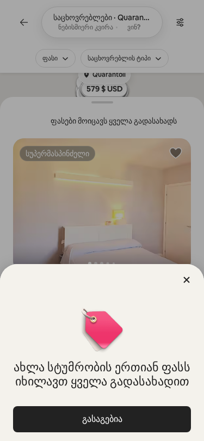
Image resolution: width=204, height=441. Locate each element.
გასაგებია (102, 419)
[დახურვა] (186, 279)
